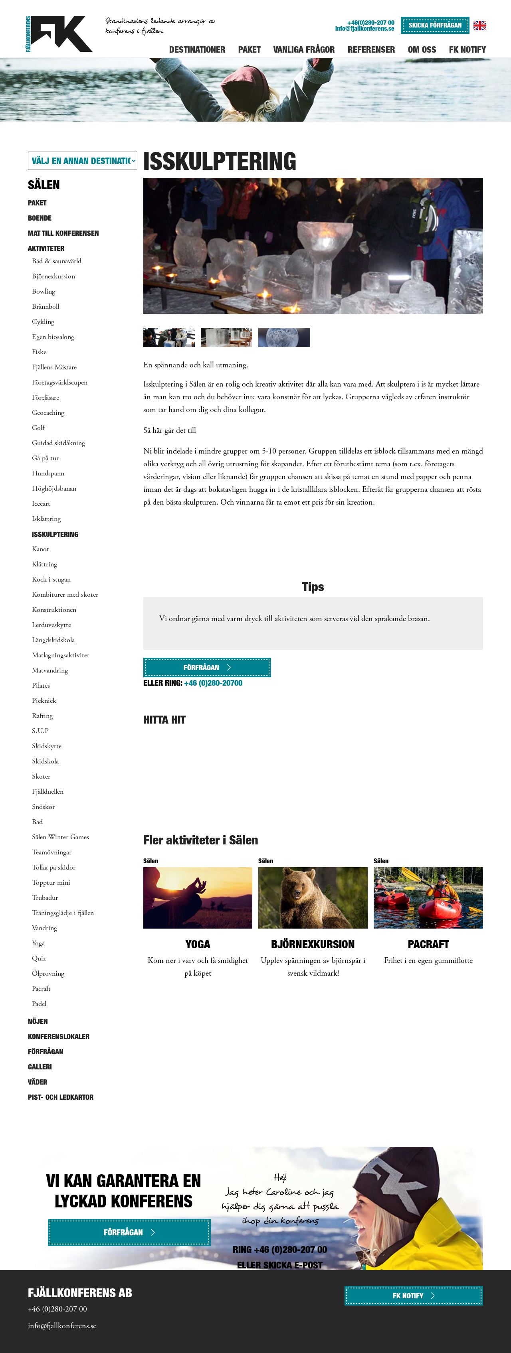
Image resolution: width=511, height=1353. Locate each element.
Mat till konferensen (63, 233)
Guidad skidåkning (58, 443)
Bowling (43, 292)
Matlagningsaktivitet (60, 655)
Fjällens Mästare (54, 367)
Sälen (44, 185)
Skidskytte (46, 746)
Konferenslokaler (58, 1036)
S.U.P (40, 731)
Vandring (44, 928)
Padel (39, 1004)
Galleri (40, 1067)
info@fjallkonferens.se (364, 29)
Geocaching (48, 413)
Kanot (40, 549)
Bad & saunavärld (56, 261)
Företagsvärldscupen (59, 383)
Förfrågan (201, 667)
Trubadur (45, 898)
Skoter (41, 777)
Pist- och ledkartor (60, 1097)
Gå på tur (45, 458)
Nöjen (38, 1021)
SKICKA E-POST (293, 1265)
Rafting (42, 716)
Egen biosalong (53, 337)
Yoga (38, 943)
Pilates (41, 686)
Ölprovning (48, 974)
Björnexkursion (53, 276)
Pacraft (41, 989)
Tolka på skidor (53, 868)
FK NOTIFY (408, 1296)
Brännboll (45, 307)
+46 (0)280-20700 (213, 683)
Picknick (44, 701)
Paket (37, 203)
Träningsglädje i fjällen (63, 913)
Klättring (44, 564)
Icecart (41, 504)
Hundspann (48, 473)
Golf (38, 428)
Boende (39, 218)
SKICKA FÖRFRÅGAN (435, 25)
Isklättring (46, 519)
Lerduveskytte (51, 625)
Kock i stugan (51, 580)
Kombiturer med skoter (65, 595)
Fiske (39, 352)
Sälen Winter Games (60, 837)
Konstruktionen (54, 610)
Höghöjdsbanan (54, 489)
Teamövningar (51, 852)
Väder (37, 1082)
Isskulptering (55, 534)
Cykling (43, 322)
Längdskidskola (53, 640)
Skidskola (45, 761)
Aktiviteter (46, 248)
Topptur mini (51, 883)
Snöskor (43, 807)
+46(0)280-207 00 (370, 23)
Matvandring (50, 671)
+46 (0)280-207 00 (57, 1310)
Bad (37, 822)
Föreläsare (45, 398)
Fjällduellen (47, 792)
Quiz (39, 958)
